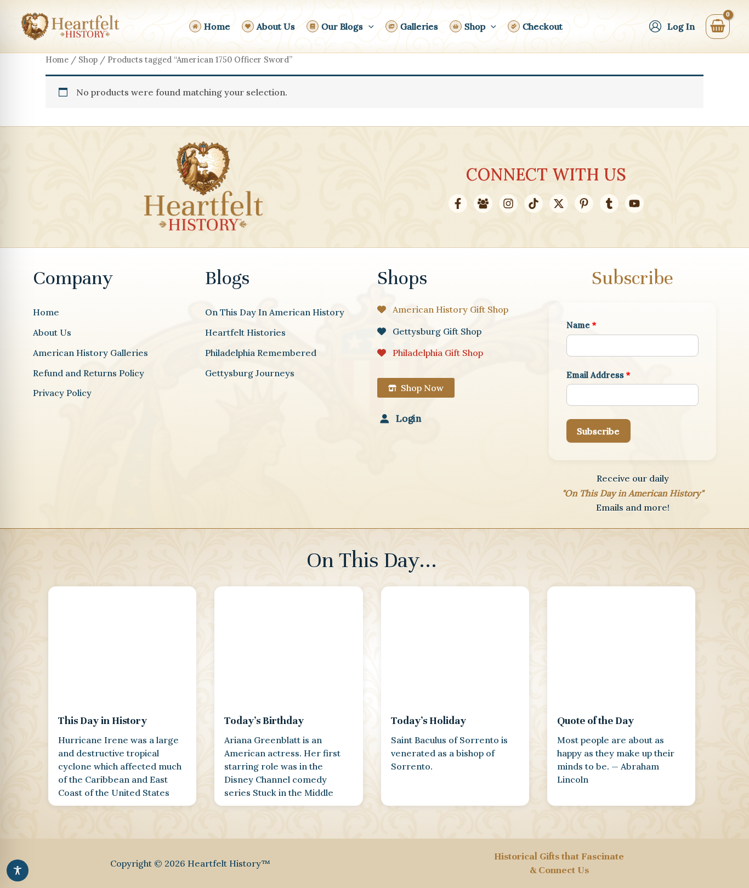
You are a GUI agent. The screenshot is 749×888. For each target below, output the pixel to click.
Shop (88, 59)
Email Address (598, 375)
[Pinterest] (584, 203)
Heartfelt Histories (245, 332)
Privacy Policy (62, 392)
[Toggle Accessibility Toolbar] (17, 870)
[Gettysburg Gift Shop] (429, 331)
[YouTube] (634, 203)
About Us (52, 332)
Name (581, 325)
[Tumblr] (609, 203)
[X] (558, 203)
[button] (368, 26)
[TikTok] (533, 203)
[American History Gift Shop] (442, 309)
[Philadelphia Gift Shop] (430, 353)
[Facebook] (458, 203)
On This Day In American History (274, 312)
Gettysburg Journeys (249, 372)
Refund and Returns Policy (88, 372)
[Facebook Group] (483, 203)
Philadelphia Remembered (260, 352)
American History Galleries (90, 352)
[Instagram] (508, 203)
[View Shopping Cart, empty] (718, 26)
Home (57, 59)
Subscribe (598, 431)
